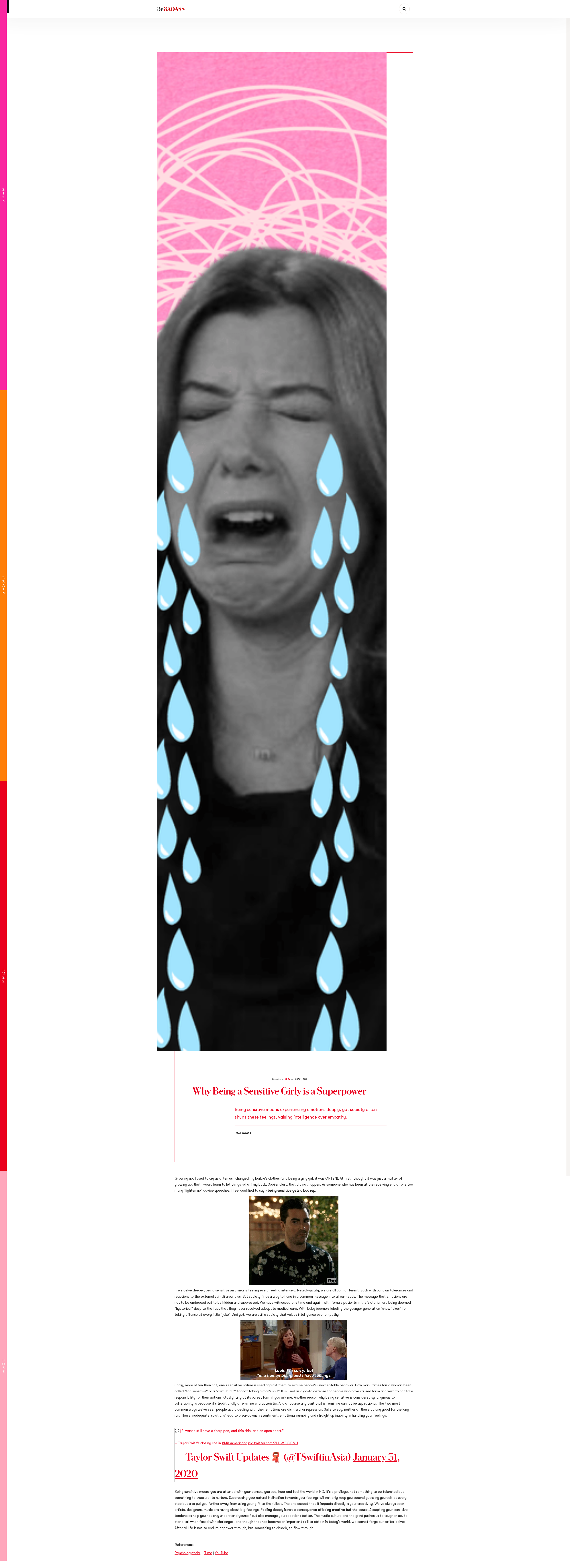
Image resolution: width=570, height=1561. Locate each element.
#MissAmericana (234, 1443)
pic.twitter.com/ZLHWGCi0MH (273, 1443)
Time (208, 1553)
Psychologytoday (188, 1553)
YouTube (221, 1553)
